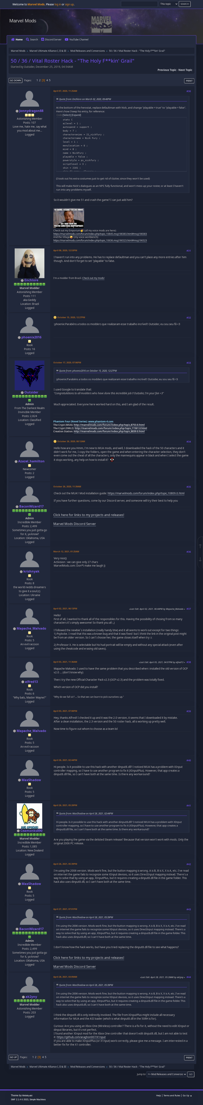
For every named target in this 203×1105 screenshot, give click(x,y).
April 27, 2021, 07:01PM (65, 908)
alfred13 (31, 681)
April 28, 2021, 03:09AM (65, 976)
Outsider (31, 392)
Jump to (141, 1074)
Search (34, 39)
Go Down (15, 80)
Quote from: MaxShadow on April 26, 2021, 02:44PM (86, 813)
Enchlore (31, 280)
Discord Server (53, 39)
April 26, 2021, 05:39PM (65, 863)
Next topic (185, 70)
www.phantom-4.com (100, 421)
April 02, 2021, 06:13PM (65, 608)
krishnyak (31, 571)
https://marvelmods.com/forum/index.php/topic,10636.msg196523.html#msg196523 (100, 240)
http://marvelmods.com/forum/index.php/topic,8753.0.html (109, 425)
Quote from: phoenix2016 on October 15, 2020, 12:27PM (88, 370)
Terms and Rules (172, 1095)
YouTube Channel (78, 39)
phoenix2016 (31, 337)
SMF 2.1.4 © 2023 (19, 1099)
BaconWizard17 (31, 506)
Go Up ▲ (187, 1095)
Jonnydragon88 (31, 111)
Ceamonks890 (31, 830)
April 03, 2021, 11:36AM (65, 661)
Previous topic (167, 70)
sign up (69, 4)
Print (189, 80)
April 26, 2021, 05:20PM (65, 805)
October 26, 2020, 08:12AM (71, 441)
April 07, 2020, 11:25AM (65, 90)
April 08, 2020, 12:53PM (65, 250)
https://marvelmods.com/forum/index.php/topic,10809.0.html (146, 493)
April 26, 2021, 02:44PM (65, 760)
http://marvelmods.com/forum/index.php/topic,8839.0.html (109, 431)
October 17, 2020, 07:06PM (67, 362)
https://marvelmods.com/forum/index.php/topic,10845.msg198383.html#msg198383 (100, 234)
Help (158, 1095)
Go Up (13, 1057)
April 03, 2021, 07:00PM (65, 710)
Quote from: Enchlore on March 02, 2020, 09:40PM (85, 99)
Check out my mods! (93, 278)
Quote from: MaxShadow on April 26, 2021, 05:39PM (86, 917)
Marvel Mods (22, 20)
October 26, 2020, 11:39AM (67, 486)
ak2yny (31, 996)
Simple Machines (38, 1099)
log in (58, 4)
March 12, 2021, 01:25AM (66, 551)
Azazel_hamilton (31, 461)
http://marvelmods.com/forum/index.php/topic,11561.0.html (111, 428)
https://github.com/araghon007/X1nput (81, 1037)
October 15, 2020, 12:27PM (71, 317)
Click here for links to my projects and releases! (88, 515)
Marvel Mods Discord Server (74, 524)
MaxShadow (31, 780)
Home (19, 39)
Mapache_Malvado (31, 628)
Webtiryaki (27, 1095)
